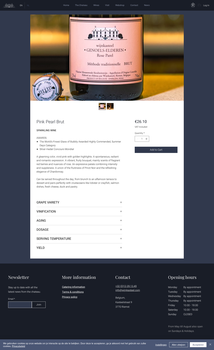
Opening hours (182, 277)
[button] (193, 5)
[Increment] (147, 139)
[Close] (210, 344)
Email (11, 299)
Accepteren (198, 344)
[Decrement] (137, 139)
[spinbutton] (142, 139)
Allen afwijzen (178, 344)
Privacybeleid (18, 346)
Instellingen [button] (161, 344)
